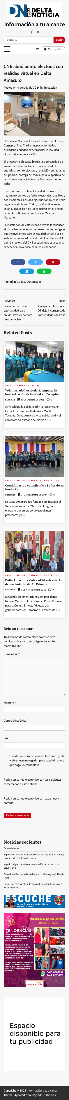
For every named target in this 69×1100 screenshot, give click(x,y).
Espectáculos (51, 481)
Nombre (10, 702)
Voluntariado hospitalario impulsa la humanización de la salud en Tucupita (32, 392)
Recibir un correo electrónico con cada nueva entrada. (31, 801)
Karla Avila (10, 399)
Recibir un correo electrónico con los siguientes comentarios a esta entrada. (32, 782)
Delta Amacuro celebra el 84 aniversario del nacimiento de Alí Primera (33, 582)
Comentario (12, 654)
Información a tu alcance (34, 24)
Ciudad (21, 281)
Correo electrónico (16, 720)
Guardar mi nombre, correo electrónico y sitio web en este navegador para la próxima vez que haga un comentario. (37, 760)
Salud (35, 386)
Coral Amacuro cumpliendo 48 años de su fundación (34, 487)
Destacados (34, 281)
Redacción (50, 87)
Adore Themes (46, 1095)
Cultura (20, 481)
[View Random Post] (37, 49)
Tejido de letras (11, 848)
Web (6, 738)
